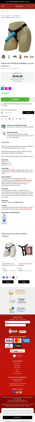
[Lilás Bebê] (10, 277)
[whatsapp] (20, 392)
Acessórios (8, 16)
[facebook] (14, 392)
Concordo (17, 417)
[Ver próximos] (32, 261)
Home (2, 16)
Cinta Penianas (15, 16)
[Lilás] (7, 277)
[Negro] (13, 277)
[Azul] (3, 277)
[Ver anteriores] (2, 261)
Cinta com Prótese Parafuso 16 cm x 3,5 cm (11, 17)
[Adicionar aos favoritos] (15, 281)
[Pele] (16, 277)
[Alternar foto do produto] (15, 259)
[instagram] (17, 392)
